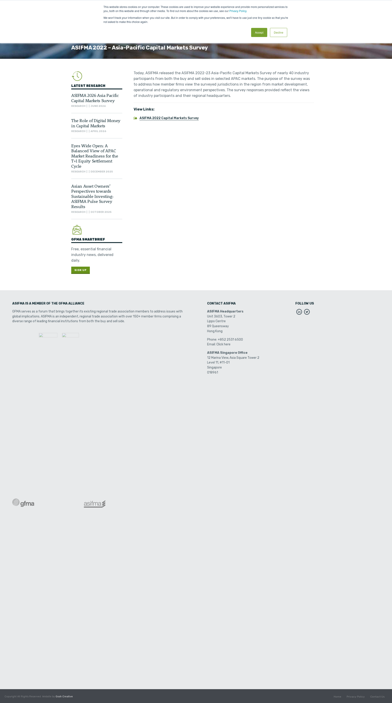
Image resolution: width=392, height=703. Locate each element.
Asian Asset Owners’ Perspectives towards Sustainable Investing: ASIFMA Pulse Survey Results (92, 196)
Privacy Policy (356, 696)
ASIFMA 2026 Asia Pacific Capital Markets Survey (95, 97)
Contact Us (377, 696)
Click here (223, 344)
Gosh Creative (64, 696)
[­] (299, 313)
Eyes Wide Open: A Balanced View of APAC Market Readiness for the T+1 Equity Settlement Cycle (94, 156)
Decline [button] (278, 32)
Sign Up (80, 270)
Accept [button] (259, 32)
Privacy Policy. (238, 11)
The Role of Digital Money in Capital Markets (95, 123)
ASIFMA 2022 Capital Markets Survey (169, 118)
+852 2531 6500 (230, 340)
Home (337, 696)
